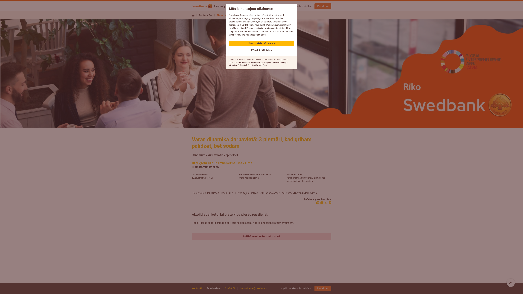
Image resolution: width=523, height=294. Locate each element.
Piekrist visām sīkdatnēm (261, 43)
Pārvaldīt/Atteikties (261, 50)
